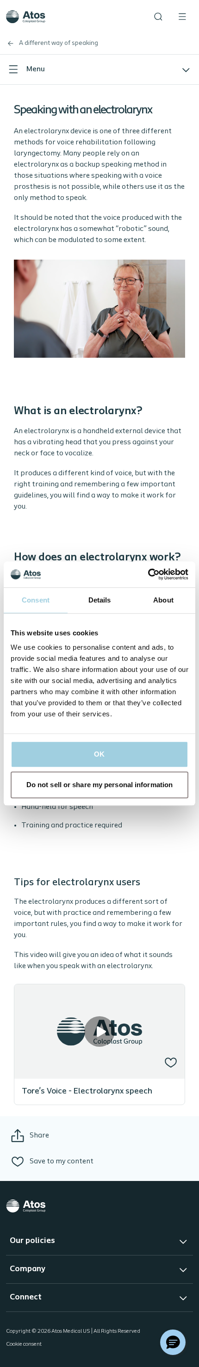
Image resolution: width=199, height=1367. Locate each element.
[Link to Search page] (158, 17)
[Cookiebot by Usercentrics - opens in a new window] (147, 574)
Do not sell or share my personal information (99, 785)
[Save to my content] (170, 1062)
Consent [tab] (36, 600)
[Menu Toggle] (182, 17)
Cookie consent (24, 1344)
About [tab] (163, 600)
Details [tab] (99, 600)
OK (99, 754)
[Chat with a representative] (173, 1342)
